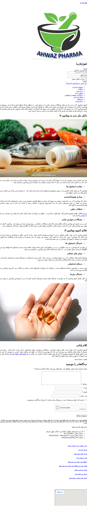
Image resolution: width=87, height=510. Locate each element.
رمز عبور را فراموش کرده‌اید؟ (76, 83)
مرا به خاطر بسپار (78, 79)
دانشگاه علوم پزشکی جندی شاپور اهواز (77, 462)
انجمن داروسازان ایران (81, 458)
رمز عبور (84, 75)
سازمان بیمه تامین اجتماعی (80, 470)
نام (85, 388)
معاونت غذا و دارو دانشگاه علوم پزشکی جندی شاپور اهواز (73, 466)
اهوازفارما (83, 3)
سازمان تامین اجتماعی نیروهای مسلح (78, 478)
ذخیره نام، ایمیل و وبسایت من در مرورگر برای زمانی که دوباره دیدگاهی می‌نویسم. (55, 400)
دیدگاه (84, 384)
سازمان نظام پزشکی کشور (80, 454)
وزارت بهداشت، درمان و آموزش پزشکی (77, 445)
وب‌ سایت (83, 396)
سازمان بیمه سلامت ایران (81, 474)
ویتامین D (81, 215)
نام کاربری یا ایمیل (80, 70)
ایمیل (84, 392)
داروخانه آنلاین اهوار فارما (19, 354)
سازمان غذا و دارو (82, 450)
